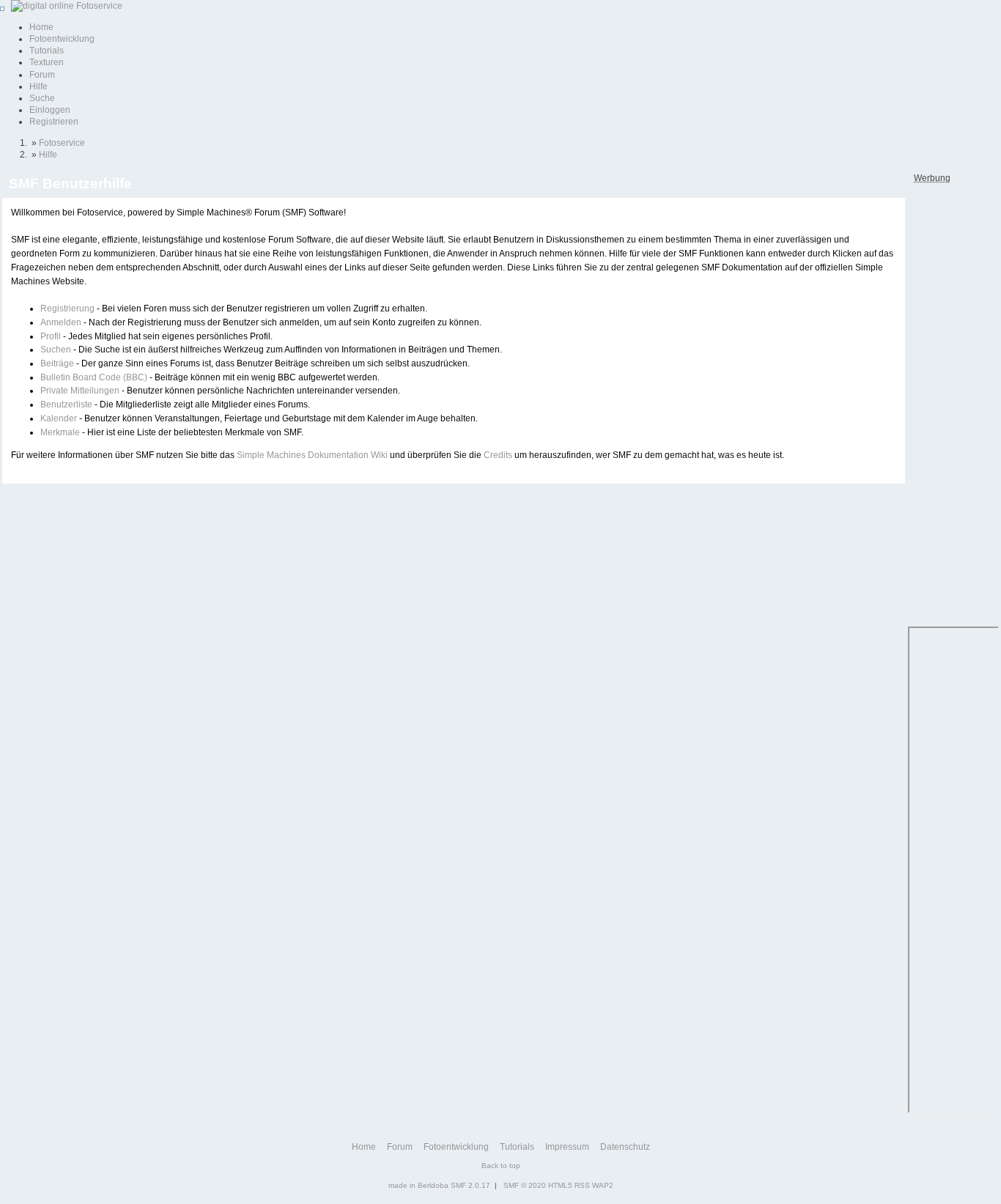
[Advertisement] (952, 404)
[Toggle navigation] (2, 9)
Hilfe (38, 86)
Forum (42, 75)
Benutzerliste (66, 404)
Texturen (46, 62)
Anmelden (60, 322)
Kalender (58, 418)
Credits (498, 455)
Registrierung (67, 308)
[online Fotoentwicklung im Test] (64, 6)
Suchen (55, 349)
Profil (50, 336)
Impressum (567, 1147)
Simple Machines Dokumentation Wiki (312, 455)
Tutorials (46, 50)
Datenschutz (625, 1147)
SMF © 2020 (524, 1185)
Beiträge (57, 363)
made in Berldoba (418, 1185)
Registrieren (53, 122)
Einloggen (49, 110)
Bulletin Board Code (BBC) (93, 377)
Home (41, 27)
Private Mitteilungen (79, 390)
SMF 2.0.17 (470, 1185)
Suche (42, 98)
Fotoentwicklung (62, 39)
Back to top (500, 1165)
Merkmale (60, 432)
